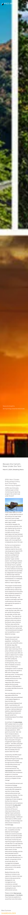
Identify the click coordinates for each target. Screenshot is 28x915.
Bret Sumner (17, 893)
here (11, 824)
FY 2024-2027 (17, 805)
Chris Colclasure (9, 895)
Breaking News (18, 469)
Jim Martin (19, 895)
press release (18, 722)
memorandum (9, 770)
